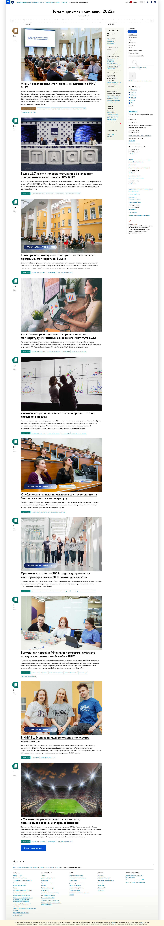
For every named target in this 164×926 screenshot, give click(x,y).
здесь (113, 922)
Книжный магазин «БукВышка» (106, 880)
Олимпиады (44, 880)
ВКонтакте (134, 89)
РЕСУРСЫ (101, 873)
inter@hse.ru (132, 183)
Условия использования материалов (139, 215)
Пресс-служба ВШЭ (135, 202)
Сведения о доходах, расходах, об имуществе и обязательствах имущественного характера (22, 899)
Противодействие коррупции (21, 895)
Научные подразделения (76, 875)
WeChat (133, 97)
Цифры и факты (17, 875)
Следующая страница (32, 848)
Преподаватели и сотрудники (21, 883)
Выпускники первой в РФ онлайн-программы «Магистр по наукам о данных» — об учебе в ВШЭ (58, 654)
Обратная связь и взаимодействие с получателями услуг (51, 903)
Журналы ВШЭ (102, 888)
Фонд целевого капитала (20, 893)
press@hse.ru (132, 209)
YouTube (133, 92)
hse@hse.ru (132, 140)
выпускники (44, 672)
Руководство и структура (20, 878)
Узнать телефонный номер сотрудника (140, 135)
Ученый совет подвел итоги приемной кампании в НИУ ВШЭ (58, 85)
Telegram (133, 95)
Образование (133, 37)
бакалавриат (55, 109)
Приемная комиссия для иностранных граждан (136, 177)
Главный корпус (133, 111)
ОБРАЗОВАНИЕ (46, 873)
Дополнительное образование (50, 893)
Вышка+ (43, 885)
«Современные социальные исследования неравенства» (111, 42)
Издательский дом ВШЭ (104, 878)
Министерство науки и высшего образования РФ (134, 876)
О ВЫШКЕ (16, 873)
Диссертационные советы (76, 883)
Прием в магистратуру (47, 888)
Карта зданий (132, 197)
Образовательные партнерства (50, 900)
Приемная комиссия (134, 144)
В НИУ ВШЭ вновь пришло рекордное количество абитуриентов (55, 739)
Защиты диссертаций (75, 885)
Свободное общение (135, 48)
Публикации (101, 890)
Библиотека (101, 875)
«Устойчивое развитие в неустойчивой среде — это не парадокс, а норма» (57, 415)
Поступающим (133, 34)
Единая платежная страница (21, 912)
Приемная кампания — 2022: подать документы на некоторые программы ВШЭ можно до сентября (55, 575)
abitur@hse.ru (132, 154)
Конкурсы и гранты (74, 890)
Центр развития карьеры (48, 895)
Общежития (132, 165)
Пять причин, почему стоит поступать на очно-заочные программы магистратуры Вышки (58, 257)
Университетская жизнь (136, 50)
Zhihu (132, 103)
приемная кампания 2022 (78, 109)
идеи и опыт (35, 672)
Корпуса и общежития (19, 885)
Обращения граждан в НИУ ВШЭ (22, 890)
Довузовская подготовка (48, 878)
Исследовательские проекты (77, 878)
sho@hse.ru (132, 173)
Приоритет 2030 (134, 53)
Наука (130, 40)
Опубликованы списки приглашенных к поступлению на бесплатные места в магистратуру (59, 496)
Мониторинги (73, 880)
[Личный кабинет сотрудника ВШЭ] (151, 2)
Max (132, 105)
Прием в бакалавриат (47, 883)
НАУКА (71, 873)
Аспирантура (44, 890)
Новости (58, 867)
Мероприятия (114, 30)
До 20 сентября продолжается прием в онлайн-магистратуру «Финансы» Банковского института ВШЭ (58, 336)
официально (35, 512)
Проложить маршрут (135, 199)
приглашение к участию (38, 272)
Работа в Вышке (17, 915)
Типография (101, 883)
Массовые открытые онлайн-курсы (135, 882)
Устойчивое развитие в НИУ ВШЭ (22, 880)
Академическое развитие (76, 888)
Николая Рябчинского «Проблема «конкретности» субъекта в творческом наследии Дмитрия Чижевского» (114, 63)
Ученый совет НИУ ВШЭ (29, 112)
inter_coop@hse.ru (134, 194)
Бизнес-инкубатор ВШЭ (47, 897)
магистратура (65, 109)
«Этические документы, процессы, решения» (114, 83)
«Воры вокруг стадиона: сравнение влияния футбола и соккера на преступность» (114, 99)
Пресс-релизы (133, 212)
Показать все (112, 131)
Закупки (15, 888)
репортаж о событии (43, 109)
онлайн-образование (53, 351)
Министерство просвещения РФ (135, 880)
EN (143, 2)
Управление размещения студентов (139, 168)
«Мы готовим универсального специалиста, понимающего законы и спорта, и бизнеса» (50, 821)
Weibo (133, 100)
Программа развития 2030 (136, 56)
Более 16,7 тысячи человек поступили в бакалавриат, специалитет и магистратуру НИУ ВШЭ (57, 175)
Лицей (43, 875)
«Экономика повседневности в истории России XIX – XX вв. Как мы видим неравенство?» (113, 116)
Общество (132, 45)
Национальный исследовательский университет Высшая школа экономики (33, 867)
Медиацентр (101, 885)
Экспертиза (132, 42)
